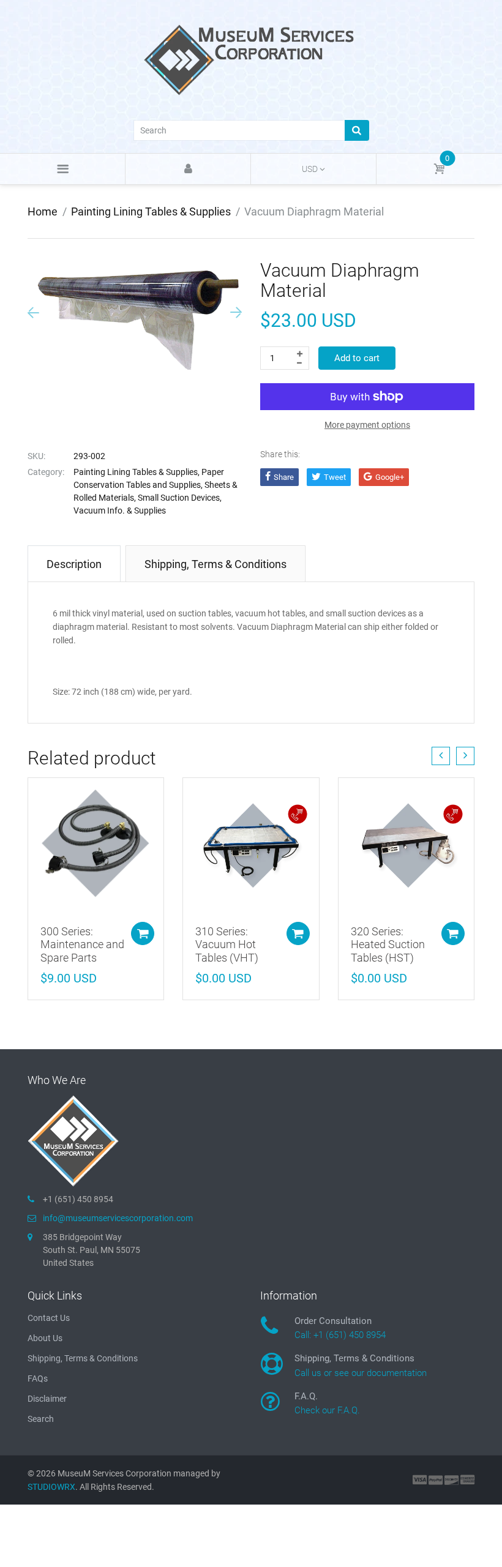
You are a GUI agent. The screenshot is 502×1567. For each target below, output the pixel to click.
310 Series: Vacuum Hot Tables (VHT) (226, 944)
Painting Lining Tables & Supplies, (136, 472)
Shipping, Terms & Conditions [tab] (215, 564)
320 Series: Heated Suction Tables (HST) (388, 944)
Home (43, 211)
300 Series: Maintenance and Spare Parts (82, 944)
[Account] (188, 169)
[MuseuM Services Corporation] (251, 59)
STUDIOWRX (51, 1487)
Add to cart (357, 358)
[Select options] (142, 933)
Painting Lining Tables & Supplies (151, 211)
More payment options (367, 425)
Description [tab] (74, 564)
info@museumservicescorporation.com (118, 1218)
